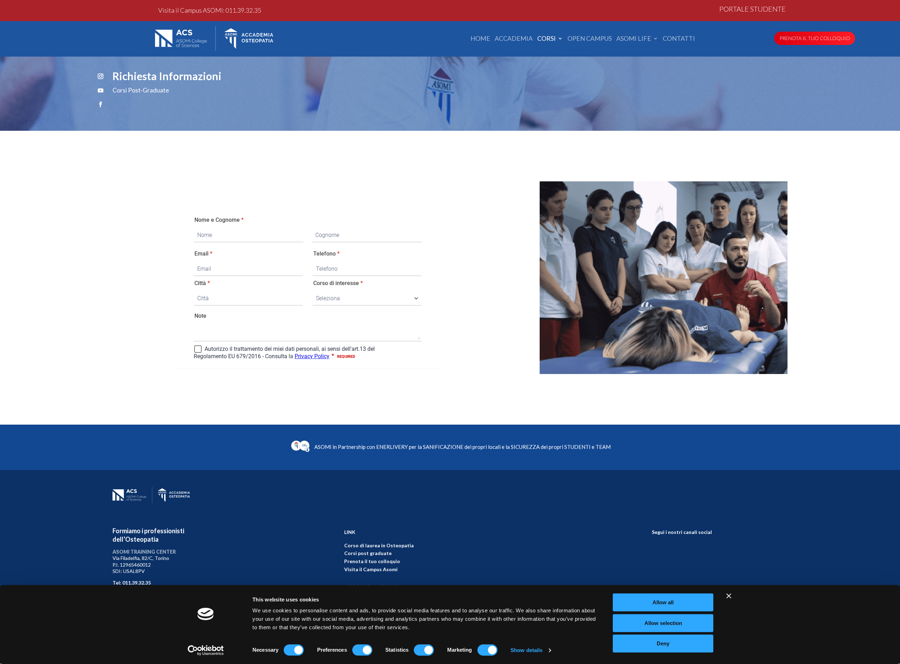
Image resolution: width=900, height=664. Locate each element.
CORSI (546, 38)
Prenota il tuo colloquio (372, 561)
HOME (480, 38)
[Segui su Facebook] (100, 104)
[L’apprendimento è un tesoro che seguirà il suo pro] (682, 566)
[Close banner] (728, 595)
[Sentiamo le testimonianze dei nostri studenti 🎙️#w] (658, 566)
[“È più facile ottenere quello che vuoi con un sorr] (682, 580)
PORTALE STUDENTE (752, 10)
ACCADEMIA (514, 38)
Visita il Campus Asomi (371, 569)
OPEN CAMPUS (589, 38)
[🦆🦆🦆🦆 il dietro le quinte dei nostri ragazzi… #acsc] (658, 552)
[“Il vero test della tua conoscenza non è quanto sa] (706, 566)
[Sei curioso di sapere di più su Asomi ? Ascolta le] (706, 580)
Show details (526, 650)
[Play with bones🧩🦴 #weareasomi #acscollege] (658, 580)
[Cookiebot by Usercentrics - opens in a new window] (206, 650)
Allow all (663, 602)
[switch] (362, 650)
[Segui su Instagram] (100, 76)
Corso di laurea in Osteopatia (379, 545)
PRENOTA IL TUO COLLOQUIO (814, 38)
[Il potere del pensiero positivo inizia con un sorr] (682, 552)
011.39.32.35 (243, 10)
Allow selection (663, 623)
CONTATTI (679, 38)
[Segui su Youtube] (100, 90)
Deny (663, 643)
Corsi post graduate (368, 553)
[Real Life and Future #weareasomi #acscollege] (706, 552)
